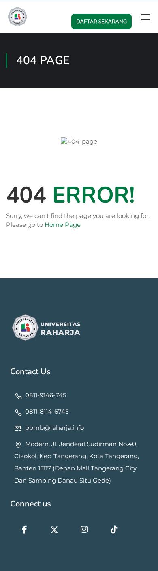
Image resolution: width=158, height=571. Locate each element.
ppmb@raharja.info (54, 427)
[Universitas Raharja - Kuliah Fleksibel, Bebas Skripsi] (17, 16)
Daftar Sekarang (101, 21)
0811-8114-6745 (46, 411)
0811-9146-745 (45, 395)
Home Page (63, 224)
